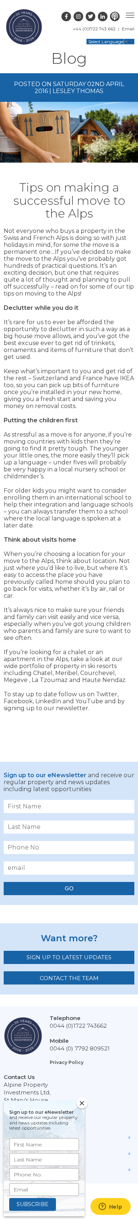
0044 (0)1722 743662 (78, 1025)
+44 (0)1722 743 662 (94, 28)
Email (128, 28)
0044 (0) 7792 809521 (80, 1048)
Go (69, 888)
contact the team (69, 978)
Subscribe (33, 1204)
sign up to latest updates (69, 957)
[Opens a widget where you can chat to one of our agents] (110, 1207)
